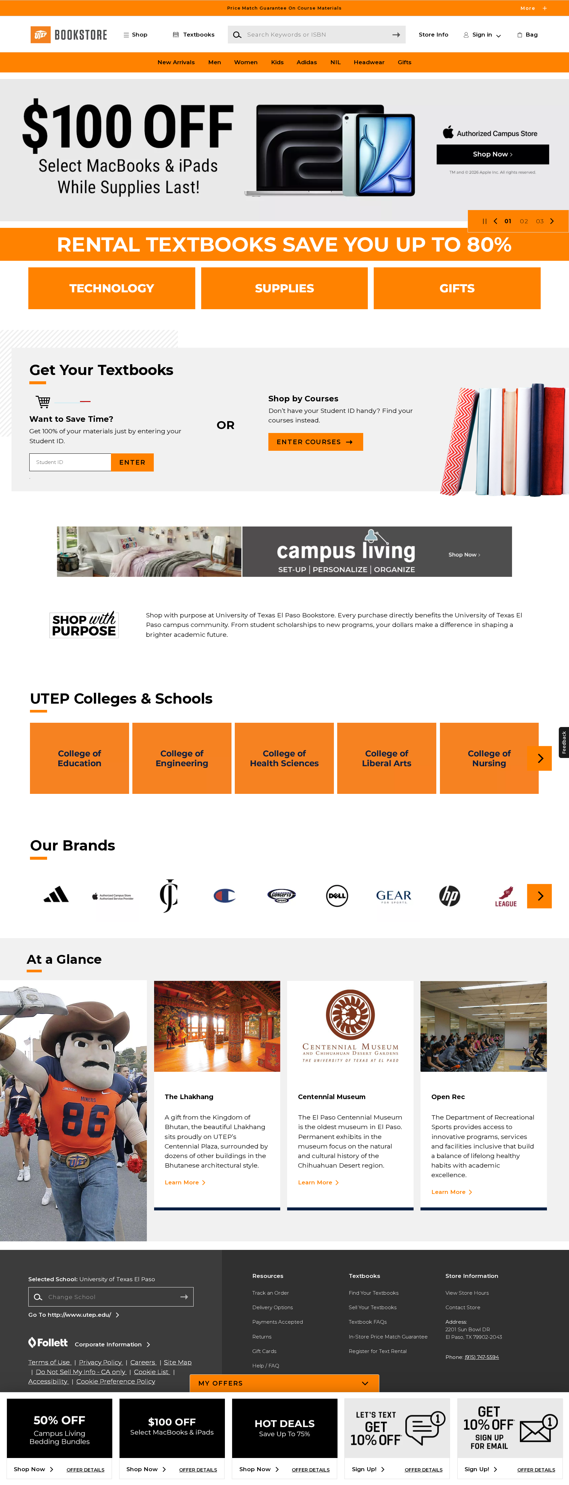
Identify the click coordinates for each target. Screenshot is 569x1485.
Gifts (405, 62)
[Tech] (111, 288)
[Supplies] (284, 288)
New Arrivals (176, 62)
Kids (277, 62)
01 (507, 221)
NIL (335, 62)
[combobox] (110, 1297)
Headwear (369, 62)
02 (524, 221)
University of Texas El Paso (91, 1279)
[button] (284, 8)
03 (540, 221)
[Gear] (457, 288)
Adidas (307, 62)
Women (246, 62)
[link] (526, 34)
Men (214, 62)
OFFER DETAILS (85, 1469)
